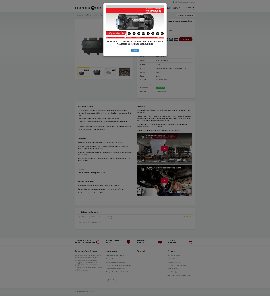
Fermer (135, 50)
